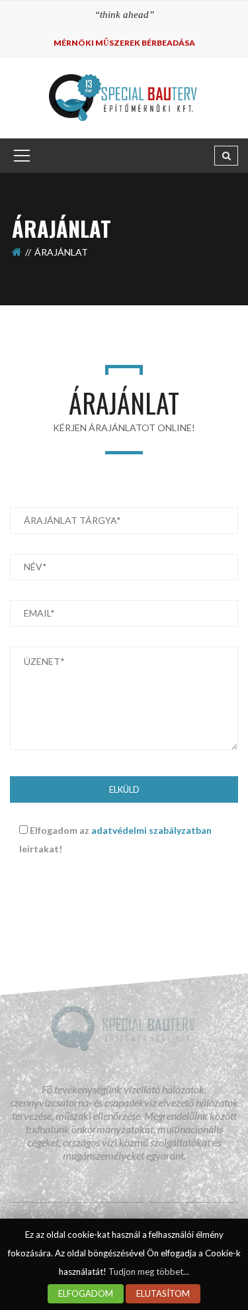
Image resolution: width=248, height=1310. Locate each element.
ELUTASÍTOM (163, 1293)
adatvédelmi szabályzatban (151, 830)
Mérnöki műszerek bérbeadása (124, 43)
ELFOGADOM (85, 1293)
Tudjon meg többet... (148, 1271)
